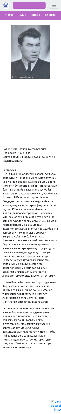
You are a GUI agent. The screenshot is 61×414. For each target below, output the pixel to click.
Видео (35, 14)
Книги (9, 14)
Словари (50, 14)
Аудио (22, 14)
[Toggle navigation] (53, 5)
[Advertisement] (30, 112)
